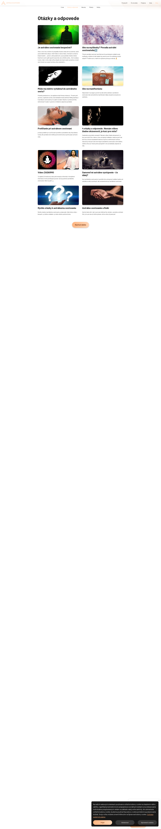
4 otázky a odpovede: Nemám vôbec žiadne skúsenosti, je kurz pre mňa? (100, 129)
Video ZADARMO (46, 172)
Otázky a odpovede (72, 7)
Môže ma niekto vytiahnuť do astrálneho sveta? (57, 90)
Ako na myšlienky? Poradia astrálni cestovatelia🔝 (99, 48)
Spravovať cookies (147, 822)
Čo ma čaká (134, 3)
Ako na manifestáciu (92, 88)
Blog (156, 3)
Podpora (143, 3)
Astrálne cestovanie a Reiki (95, 208)
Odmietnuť (125, 822)
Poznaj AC (124, 3)
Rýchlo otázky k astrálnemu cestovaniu (57, 208)
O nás (62, 7)
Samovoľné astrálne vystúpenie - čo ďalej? (100, 173)
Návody (83, 7)
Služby (98, 7)
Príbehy (91, 7)
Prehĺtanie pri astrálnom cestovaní (55, 128)
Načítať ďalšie (80, 225)
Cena (150, 3)
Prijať (102, 822)
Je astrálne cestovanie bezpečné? (55, 47)
